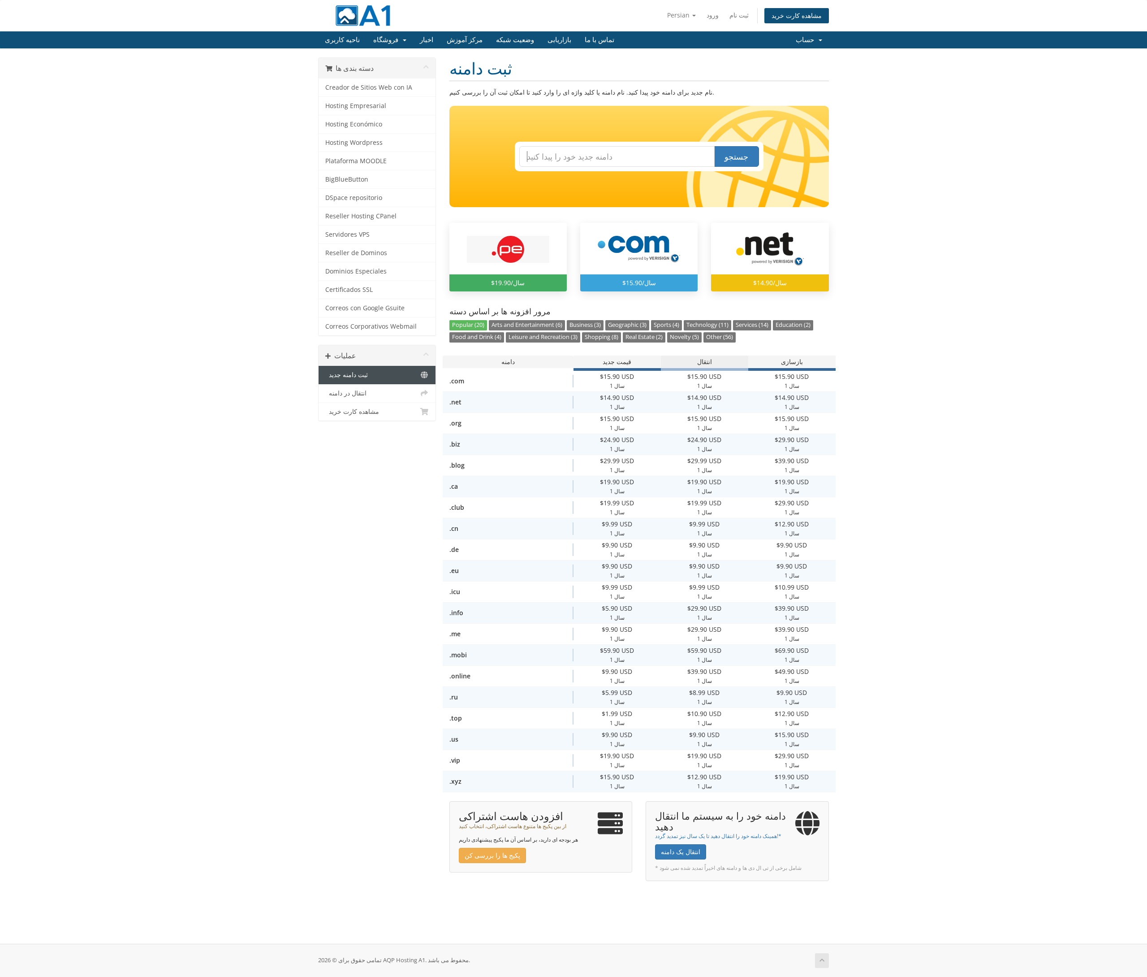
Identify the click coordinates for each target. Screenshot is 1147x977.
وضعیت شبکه (515, 40)
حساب (807, 40)
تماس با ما (599, 40)
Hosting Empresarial (355, 106)
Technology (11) (707, 325)
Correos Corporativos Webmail (371, 326)
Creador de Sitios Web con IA (368, 87)
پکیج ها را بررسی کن (492, 855)
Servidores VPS (347, 234)
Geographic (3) (627, 325)
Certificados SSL (349, 290)
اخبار (426, 40)
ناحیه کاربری (342, 40)
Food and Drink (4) (476, 337)
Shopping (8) (601, 337)
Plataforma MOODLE (356, 161)
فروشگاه (387, 40)
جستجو (736, 156)
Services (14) (752, 325)
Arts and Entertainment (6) (527, 325)
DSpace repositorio (353, 198)
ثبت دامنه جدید (346, 375)
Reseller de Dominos (356, 253)
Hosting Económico (353, 124)
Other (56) (719, 337)
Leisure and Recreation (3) (543, 337)
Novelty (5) (684, 337)
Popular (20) (468, 325)
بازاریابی (559, 40)
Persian (679, 15)
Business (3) (585, 325)
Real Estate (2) (644, 337)
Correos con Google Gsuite (365, 308)
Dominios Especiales (356, 271)
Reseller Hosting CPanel (361, 216)
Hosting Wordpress (354, 143)
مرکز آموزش (465, 40)
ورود (713, 15)
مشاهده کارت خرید (797, 15)
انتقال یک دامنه (680, 851)
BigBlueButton (346, 179)
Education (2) (793, 325)
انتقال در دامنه (346, 393)
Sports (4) (666, 325)
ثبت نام (739, 15)
